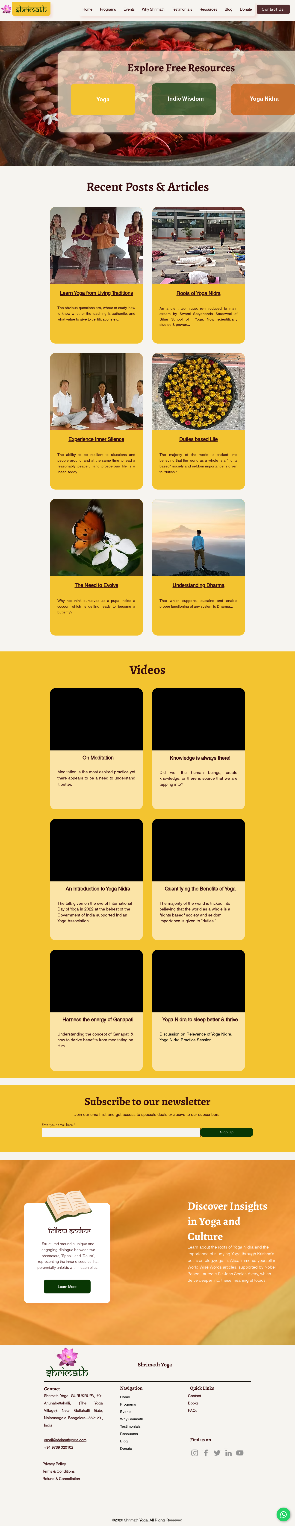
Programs (128, 1404)
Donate (126, 1448)
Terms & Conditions (59, 1471)
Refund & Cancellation (62, 1478)
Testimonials (130, 1426)
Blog (124, 1441)
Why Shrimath (131, 1419)
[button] (108, 9)
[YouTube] (239, 1452)
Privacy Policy (54, 1464)
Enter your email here (57, 1124)
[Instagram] (194, 1452)
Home (125, 1397)
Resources (129, 1434)
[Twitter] (217, 1452)
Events (125, 1411)
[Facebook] (205, 1452)
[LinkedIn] (228, 1452)
